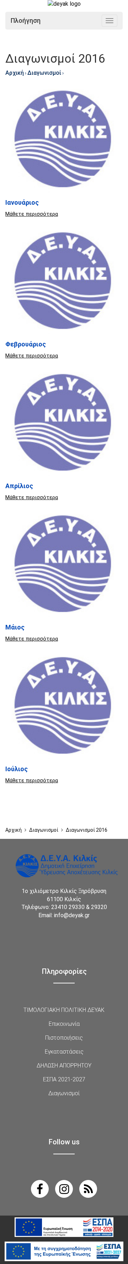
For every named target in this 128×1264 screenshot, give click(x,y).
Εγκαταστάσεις (64, 1051)
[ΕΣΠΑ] (64, 1227)
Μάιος (15, 627)
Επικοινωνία (64, 1023)
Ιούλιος (16, 769)
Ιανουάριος (22, 202)
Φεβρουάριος (25, 344)
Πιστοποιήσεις (64, 1037)
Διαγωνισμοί (44, 72)
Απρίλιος (19, 486)
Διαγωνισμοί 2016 (86, 830)
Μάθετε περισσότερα (31, 214)
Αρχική (14, 72)
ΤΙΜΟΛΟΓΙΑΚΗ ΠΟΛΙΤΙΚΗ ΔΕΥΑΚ (64, 1010)
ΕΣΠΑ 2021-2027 (64, 1079)
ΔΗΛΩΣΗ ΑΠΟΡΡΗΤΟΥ (64, 1065)
